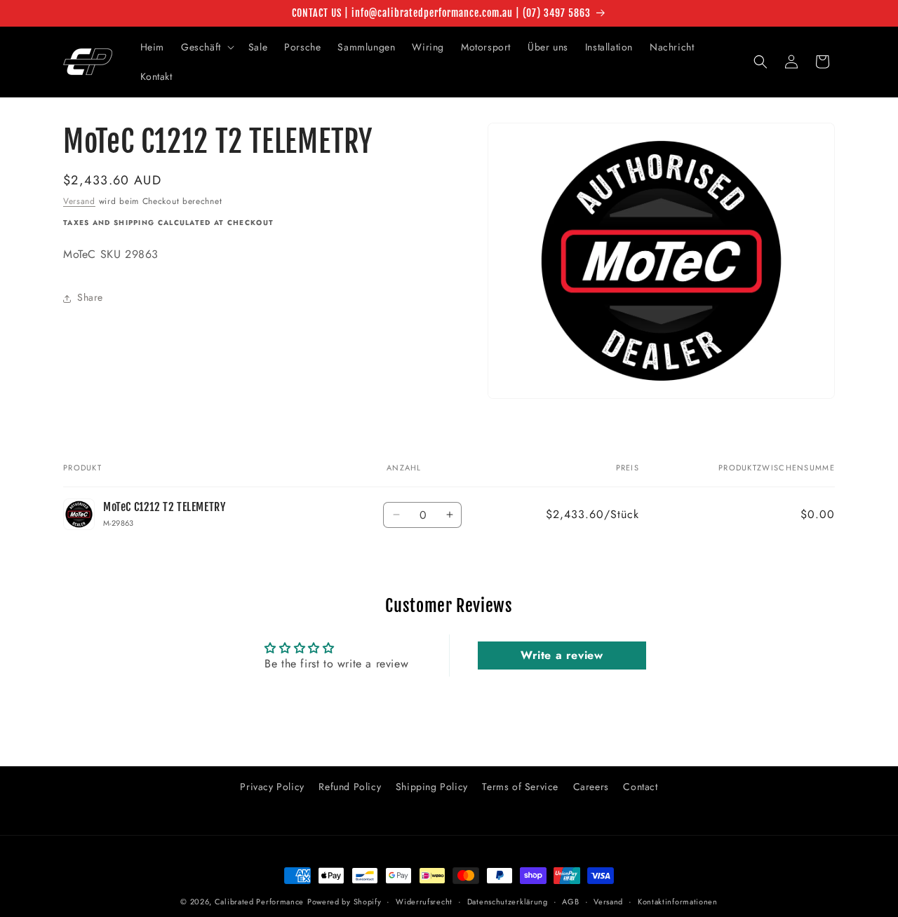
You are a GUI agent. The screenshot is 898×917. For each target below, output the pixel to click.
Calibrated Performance (259, 901)
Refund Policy (350, 787)
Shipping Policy (432, 787)
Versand (79, 201)
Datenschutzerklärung (507, 901)
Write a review (562, 655)
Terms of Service (520, 787)
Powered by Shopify (344, 901)
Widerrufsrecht (424, 901)
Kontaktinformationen (678, 901)
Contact (640, 787)
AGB (570, 901)
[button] (206, 47)
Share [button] (90, 298)
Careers (591, 787)
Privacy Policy (272, 787)
